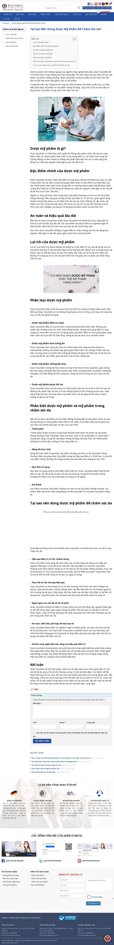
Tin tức (6, 19)
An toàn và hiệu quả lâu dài (43, 50)
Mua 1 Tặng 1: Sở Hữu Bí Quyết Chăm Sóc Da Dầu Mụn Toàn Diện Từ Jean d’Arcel (61, 758)
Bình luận (37, 703)
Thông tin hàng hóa (10, 885)
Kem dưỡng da (11, 42)
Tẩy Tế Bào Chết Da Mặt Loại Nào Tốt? (46, 769)
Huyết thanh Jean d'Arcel (14, 38)
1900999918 (13, 933)
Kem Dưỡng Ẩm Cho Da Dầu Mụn (44, 772)
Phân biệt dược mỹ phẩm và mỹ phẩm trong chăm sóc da (54, 61)
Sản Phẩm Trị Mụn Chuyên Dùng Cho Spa (47, 765)
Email (62, 722)
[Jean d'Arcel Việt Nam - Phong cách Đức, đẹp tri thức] (13, 7)
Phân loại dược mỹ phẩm (42, 57)
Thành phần (45, 14)
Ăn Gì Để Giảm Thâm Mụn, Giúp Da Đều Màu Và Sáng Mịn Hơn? (54, 762)
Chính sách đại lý (61, 14)
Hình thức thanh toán (10, 878)
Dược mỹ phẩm (11, 34)
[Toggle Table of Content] (73, 39)
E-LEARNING (107, 8)
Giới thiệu (20, 14)
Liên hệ (17, 19)
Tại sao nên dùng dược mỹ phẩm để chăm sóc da (51, 65)
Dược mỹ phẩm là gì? (41, 42)
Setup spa (77, 14)
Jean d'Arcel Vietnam (14, 860)
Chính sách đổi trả (37, 875)
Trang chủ (7, 14)
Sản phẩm (32, 14)
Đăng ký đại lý (87, 8)
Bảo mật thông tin (38, 885)
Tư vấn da (97, 8)
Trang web (90, 722)
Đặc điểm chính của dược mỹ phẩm (46, 46)
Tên (35, 722)
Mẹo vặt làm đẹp (12, 46)
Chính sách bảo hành (38, 878)
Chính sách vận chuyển (39, 882)
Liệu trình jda (91, 14)
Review (103, 14)
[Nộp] (79, 8)
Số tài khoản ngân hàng (11, 882)
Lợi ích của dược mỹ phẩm (43, 54)
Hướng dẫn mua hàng (10, 875)
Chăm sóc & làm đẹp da (13, 29)
